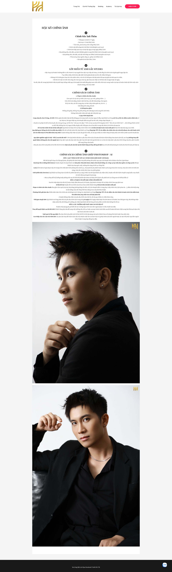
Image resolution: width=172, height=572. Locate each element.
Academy (109, 6)
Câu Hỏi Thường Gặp (89, 6)
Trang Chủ (76, 6)
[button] (132, 6)
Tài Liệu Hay (118, 6)
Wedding (100, 6)
